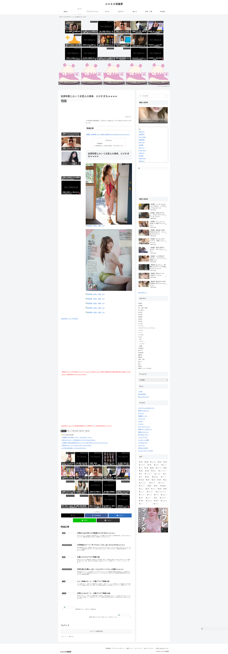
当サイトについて (149, 648)
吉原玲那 (76, 431)
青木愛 (141, 156)
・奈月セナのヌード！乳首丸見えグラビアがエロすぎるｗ (78, 440)
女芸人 (82, 431)
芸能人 (64, 431)
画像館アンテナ (143, 416)
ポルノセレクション (144, 426)
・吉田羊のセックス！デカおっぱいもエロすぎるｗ (76, 445)
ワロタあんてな (143, 442)
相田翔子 (142, 134)
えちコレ (141, 424)
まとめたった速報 (143, 440)
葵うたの (142, 142)
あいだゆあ (142, 137)
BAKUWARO (142, 394)
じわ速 (140, 391)
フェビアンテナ (143, 437)
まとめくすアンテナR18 (145, 450)
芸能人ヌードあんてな (145, 429)
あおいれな (142, 150)
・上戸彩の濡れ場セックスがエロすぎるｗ (73, 448)
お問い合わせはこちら (162, 648)
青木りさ (142, 161)
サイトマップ (138, 648)
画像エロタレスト (143, 432)
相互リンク (129, 648)
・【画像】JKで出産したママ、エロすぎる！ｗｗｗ (76, 437)
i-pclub (140, 421)
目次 (107, 140)
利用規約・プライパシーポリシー (115, 648)
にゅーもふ (141, 445)
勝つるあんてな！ (143, 434)
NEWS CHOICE (143, 448)
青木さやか (142, 158)
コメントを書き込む (96, 631)
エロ (70, 431)
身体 (88, 431)
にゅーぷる (141, 418)
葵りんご (142, 147)
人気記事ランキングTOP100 (69, 318)
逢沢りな (142, 131)
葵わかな (142, 153)
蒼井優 (141, 145)
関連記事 (100, 143)
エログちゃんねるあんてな (146, 408)
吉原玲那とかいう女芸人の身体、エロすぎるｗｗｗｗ (109, 145)
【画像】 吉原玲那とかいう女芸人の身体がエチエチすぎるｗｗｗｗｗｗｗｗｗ (108, 134)
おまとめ (141, 413)
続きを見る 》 (143, 292)
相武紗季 (142, 139)
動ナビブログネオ (143, 397)
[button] (108, 520)
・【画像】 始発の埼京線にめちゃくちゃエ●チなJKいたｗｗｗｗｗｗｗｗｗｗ (84, 442)
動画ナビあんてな (143, 410)
